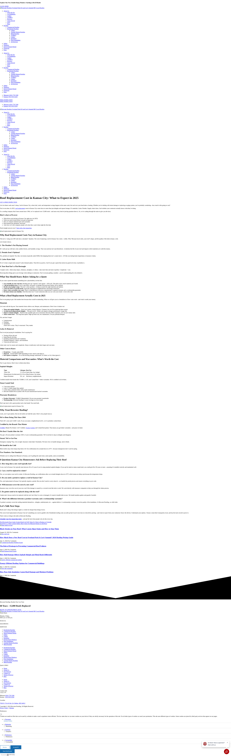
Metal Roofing (15, 34)
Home (5, 668)
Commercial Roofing (13, 27)
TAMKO (10, 17)
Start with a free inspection (24, 228)
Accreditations (11, 14)
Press (5, 50)
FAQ (8, 22)
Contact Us (7, 673)
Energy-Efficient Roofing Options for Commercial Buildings (22, 563)
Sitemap (11, 708)
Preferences (8, 735)
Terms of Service (8, 675)
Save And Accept (7, 751)
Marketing (8, 724)
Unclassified (8, 740)
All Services (14, 42)
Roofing (6, 25)
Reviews (9, 19)
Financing (6, 48)
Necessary (8, 719)
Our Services (7, 671)
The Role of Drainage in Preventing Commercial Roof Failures (23, 546)
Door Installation (15, 40)
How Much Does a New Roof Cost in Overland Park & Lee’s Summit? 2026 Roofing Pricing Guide (36, 537)
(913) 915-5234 (9, 697)
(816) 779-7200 (9, 695)
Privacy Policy (4, 708)
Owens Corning (30, 428)
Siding (5, 43)
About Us (6, 11)
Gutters (13, 37)
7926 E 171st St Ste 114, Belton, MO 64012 (12, 703)
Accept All (15, 747)
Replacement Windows (10, 639)
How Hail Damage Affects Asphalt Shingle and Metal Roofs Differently (26, 555)
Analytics (7, 729)
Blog (8, 24)
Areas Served (11, 21)
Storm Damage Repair (10, 47)
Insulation (13, 38)
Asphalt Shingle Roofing (18, 32)
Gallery (9, 16)
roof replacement (20, 208)
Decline (5, 747)
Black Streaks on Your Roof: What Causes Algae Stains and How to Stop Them (29, 529)
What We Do (11, 12)
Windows (6, 45)
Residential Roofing (13, 29)
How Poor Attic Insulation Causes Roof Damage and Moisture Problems (26, 572)
